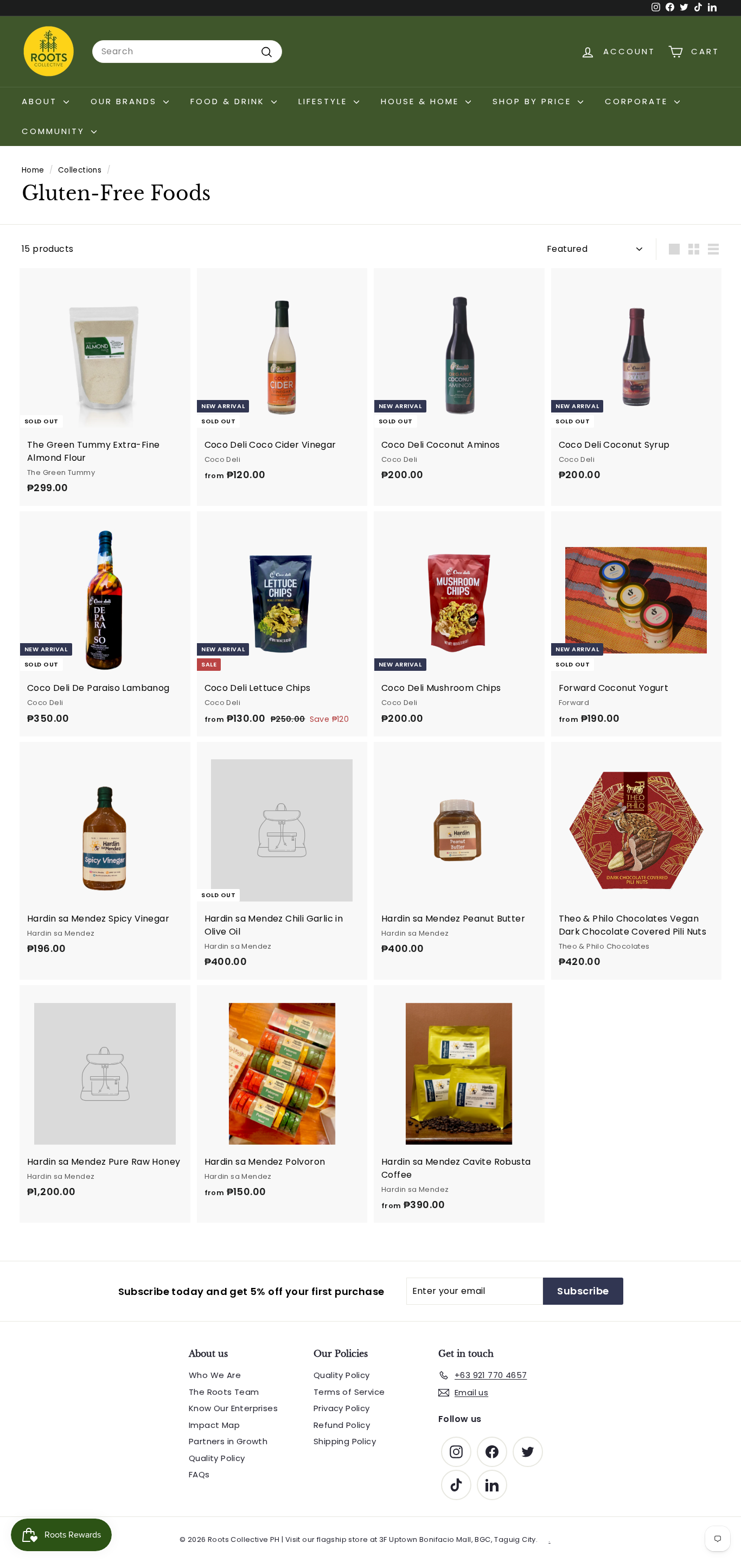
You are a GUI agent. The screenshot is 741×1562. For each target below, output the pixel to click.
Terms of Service (349, 1392)
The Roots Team (224, 1392)
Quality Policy (217, 1458)
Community (55, 131)
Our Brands (126, 101)
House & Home (422, 101)
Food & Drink (229, 101)
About (41, 101)
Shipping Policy (345, 1441)
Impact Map (214, 1425)
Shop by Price (534, 101)
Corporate (638, 101)
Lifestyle (324, 101)
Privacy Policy (342, 1408)
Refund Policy (342, 1425)
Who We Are (215, 1375)
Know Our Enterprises (233, 1408)
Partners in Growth (228, 1441)
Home (33, 170)
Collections (79, 170)
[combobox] (187, 51)
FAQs (199, 1474)
